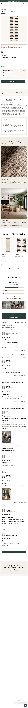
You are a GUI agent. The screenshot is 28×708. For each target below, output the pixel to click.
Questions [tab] (12, 311)
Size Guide (25, 60)
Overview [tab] (9, 99)
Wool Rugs (15, 6)
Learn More (24, 70)
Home (2, 6)
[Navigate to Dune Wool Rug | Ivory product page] (8, 245)
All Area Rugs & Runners (8, 6)
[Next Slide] (25, 305)
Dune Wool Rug (3, 256)
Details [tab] (15, 99)
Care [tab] (20, 99)
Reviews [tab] (5, 311)
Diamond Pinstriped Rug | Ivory (12, 334)
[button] (4, 13)
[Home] (14, 3)
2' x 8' (3, 63)
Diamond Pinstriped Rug (21, 6)
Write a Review (16, 318)
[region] (14, 305)
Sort (15, 322)
